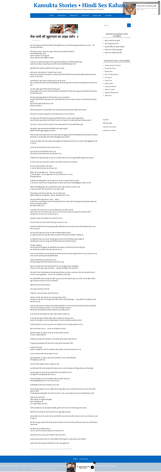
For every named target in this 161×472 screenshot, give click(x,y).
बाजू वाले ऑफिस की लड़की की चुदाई (114, 47)
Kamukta (108, 16)
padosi (62, 449)
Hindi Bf (105, 120)
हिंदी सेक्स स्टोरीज (68, 449)
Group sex (108, 77)
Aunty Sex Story (110, 68)
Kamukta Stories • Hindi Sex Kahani (80, 5)
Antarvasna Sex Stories (113, 65)
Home (51, 16)
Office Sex (108, 95)
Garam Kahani (43, 449)
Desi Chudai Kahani (111, 74)
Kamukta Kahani (36, 40)
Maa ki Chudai (110, 89)
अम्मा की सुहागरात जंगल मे (112, 44)
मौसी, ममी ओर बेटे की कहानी (112, 41)
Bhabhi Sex (74, 16)
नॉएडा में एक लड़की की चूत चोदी (113, 53)
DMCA (75, 459)
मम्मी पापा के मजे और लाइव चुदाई (113, 50)
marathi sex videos (109, 130)
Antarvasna (62, 16)
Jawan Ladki (97, 16)
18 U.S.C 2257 (83, 459)
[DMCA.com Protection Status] (117, 109)
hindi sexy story (51, 449)
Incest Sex (85, 16)
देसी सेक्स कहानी (107, 123)
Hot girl (58, 449)
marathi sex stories (109, 127)
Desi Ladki (36, 449)
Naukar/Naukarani (111, 92)
